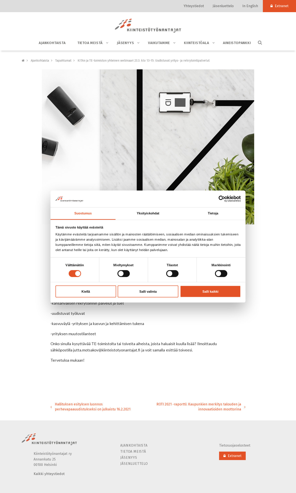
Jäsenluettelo (223, 6)
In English (250, 6)
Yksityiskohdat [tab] (148, 213)
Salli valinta (148, 291)
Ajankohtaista (52, 43)
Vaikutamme (159, 43)
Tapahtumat (63, 60)
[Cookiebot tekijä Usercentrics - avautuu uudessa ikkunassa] (222, 199)
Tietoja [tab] (213, 213)
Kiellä (85, 291)
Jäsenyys (125, 43)
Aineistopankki (237, 43)
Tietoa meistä (90, 43)
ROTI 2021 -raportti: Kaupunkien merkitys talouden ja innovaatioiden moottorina (198, 406)
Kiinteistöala (196, 43)
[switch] (123, 273)
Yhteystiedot (194, 6)
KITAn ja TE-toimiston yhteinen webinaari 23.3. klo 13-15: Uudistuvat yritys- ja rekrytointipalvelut (144, 60)
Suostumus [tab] (83, 213)
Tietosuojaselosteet (234, 445)
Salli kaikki (210, 291)
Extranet (281, 6)
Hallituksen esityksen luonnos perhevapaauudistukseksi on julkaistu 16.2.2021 (92, 406)
